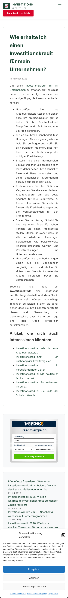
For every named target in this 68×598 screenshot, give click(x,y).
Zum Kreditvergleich (18, 13)
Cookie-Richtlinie (18, 594)
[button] (63, 535)
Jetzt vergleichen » (34, 456)
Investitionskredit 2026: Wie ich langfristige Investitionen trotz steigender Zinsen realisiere (33, 500)
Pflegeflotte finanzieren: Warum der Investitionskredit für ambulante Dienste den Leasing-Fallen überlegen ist (32, 485)
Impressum (53, 594)
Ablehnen (34, 578)
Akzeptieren (34, 569)
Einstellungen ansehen (34, 586)
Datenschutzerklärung (37, 594)
